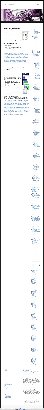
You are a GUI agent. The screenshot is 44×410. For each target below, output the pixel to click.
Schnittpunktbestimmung (13, 60)
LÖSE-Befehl (24, 58)
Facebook (35, 25)
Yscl (20, 114)
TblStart (8, 112)
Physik (6, 390)
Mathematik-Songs (7, 383)
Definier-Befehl (5, 54)
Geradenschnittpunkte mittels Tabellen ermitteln (19, 105)
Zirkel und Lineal (13, 63)
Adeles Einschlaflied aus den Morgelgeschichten (29, 390)
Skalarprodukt (19, 61)
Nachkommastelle (16, 108)
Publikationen (17, 52)
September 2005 (34, 347)
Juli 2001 (33, 353)
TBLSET (6, 112)
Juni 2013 (33, 334)
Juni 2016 (33, 304)
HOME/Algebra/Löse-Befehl (7, 56)
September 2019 (34, 276)
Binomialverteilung (36, 128)
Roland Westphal (36, 256)
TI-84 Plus (26, 112)
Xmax (20, 113)
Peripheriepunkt (11, 59)
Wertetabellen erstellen (10, 113)
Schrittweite (27, 109)
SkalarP (16, 61)
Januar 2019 (33, 283)
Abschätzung (7, 101)
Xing (34, 30)
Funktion (11, 103)
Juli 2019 (33, 277)
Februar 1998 (34, 365)
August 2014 (33, 322)
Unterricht (5, 394)
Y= (15, 114)
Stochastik (35, 152)
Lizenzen (5, 392)
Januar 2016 (33, 308)
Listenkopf (27, 107)
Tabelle (13, 111)
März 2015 (33, 316)
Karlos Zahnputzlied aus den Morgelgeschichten (29, 384)
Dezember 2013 (34, 330)
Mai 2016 (33, 305)
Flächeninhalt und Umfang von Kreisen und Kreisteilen (37, 74)
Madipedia (35, 27)
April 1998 (33, 364)
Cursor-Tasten (20, 101)
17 (32, 264)
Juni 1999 (33, 361)
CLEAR (16, 101)
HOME (24, 55)
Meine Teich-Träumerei (26, 370)
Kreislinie (13, 58)
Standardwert (13, 110)
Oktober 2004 (34, 349)
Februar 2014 (34, 328)
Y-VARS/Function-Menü (10, 114)
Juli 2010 (33, 340)
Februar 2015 (34, 317)
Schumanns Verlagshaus (19, 60)
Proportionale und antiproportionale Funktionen (37, 115)
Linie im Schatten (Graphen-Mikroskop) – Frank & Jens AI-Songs (36, 195)
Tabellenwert (24, 111)
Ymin (18, 114)
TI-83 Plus (22, 112)
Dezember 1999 (34, 359)
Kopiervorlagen (14, 52)
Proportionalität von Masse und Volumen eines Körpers (36, 166)
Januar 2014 (33, 329)
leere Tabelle (22, 107)
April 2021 (33, 274)
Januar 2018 (33, 289)
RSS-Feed (35, 29)
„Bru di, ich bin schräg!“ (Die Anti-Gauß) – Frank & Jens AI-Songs (36, 206)
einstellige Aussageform (21, 54)
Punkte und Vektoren (37, 89)
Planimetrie (35, 141)
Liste (25, 107)
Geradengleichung (10, 105)
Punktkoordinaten (15, 59)
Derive (34, 171)
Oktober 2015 (34, 310)
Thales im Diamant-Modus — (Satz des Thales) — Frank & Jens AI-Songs (36, 246)
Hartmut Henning (8, 106)
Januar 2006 (33, 346)
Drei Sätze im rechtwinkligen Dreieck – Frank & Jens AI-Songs (36, 227)
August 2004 (33, 351)
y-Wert (14, 114)
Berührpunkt (25, 52)
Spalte (11, 110)
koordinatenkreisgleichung (7, 57)
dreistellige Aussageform (15, 54)
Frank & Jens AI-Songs (37, 32)
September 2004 (34, 350)
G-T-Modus (23, 103)
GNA (8, 55)
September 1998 (34, 363)
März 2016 (33, 307)
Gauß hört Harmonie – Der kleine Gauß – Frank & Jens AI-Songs (35, 203)
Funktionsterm (19, 103)
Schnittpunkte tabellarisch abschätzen (21, 109)
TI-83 (20, 112)
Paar (26, 108)
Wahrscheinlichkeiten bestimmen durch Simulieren (37, 64)
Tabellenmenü (16, 111)
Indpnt (11, 106)
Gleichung (26, 105)
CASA (7, 53)
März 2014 (33, 327)
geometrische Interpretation (12, 104)
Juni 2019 (33, 278)
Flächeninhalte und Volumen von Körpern (37, 81)
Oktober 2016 (34, 300)
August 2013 (33, 333)
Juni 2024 (33, 273)
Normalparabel (21, 108)
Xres (23, 113)
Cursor (18, 101)
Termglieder (26, 62)
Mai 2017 (33, 295)
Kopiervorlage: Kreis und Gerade (12, 28)
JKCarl (19, 56)
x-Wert (19, 113)
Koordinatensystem (17, 57)
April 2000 (33, 357)
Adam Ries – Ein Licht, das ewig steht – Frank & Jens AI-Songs (36, 221)
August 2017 (33, 293)
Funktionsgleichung (15, 103)
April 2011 (33, 337)
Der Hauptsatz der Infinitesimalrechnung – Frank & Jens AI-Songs (36, 211)
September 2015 (34, 311)
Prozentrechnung (36, 145)
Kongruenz (35, 136)
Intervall (13, 106)
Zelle (22, 114)
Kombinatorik (37, 62)
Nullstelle (24, 108)
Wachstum (36, 119)
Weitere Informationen (22, 409)
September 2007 (34, 341)
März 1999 (33, 362)
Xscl (24, 113)
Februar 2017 (34, 297)
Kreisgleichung (10, 58)
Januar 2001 (33, 354)
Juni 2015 (33, 313)
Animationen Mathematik (36, 52)
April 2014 (33, 326)
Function (9, 103)
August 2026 (33, 270)
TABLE (27, 111)
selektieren (5, 110)
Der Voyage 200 (10, 54)
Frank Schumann (9, 4)
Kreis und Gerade (6, 58)
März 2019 (33, 281)
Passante (8, 59)
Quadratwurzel (36, 148)
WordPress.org (6, 376)
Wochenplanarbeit (34, 191)
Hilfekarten (34, 176)
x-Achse (17, 113)
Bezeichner (5, 53)
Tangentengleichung (11, 62)
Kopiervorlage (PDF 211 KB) (9, 45)
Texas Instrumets (16, 112)
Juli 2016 (33, 303)
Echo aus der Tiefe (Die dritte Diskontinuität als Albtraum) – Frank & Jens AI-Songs (36, 236)
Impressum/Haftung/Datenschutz (8, 384)
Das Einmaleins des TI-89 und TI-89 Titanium (14, 53)
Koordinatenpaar (13, 57)
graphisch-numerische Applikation (19, 55)
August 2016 (33, 302)
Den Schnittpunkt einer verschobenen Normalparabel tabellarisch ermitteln (16, 101)
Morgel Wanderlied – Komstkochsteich (28, 377)
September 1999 (34, 360)
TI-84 (24, 112)
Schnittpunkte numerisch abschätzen (11, 109)
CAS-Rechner (10, 52)
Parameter (5, 59)
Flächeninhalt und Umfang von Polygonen (37, 78)
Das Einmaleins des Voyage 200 (23, 53)
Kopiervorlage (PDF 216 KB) (9, 94)
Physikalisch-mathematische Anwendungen (37, 85)
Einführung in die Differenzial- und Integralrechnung (37, 70)
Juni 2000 (33, 356)
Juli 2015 (33, 312)
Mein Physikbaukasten (8, 396)
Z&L (10, 63)
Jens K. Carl (12, 56)
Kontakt (5, 385)
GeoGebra (34, 174)
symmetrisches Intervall (22, 110)
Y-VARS (6, 114)
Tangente (8, 62)
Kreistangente (16, 58)
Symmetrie (17, 110)
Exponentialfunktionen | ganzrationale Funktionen (37, 133)
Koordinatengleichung (23, 56)
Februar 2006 (34, 345)
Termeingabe (12, 112)
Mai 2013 (33, 335)
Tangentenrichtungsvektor (18, 62)
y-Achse (7, 63)
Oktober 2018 (34, 285)
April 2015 (33, 315)
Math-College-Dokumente (36, 178)
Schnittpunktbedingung (6, 60)
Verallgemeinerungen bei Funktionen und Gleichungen (37, 103)
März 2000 (33, 358)
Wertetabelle (5, 113)
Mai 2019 (33, 279)
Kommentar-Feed (6, 375)
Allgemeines (6, 387)
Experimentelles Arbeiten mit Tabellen (18, 102)
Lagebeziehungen (21, 58)
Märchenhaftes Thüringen (27, 369)
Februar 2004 (34, 352)
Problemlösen (36, 144)
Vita (4, 398)
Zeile (21, 114)
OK (26, 409)
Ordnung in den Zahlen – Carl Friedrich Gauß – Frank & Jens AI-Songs (36, 240)
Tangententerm (23, 62)
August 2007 (33, 342)
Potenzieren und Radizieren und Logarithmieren (37, 112)
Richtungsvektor (27, 59)
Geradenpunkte (6, 55)
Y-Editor (9, 63)
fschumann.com (6, 103)
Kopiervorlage (22, 57)
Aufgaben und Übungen (35, 48)
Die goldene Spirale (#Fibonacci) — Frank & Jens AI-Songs (36, 243)
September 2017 (34, 292)
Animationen (6, 380)
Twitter (35, 28)
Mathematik (6, 389)
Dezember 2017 (34, 290)
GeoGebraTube (36, 26)
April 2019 (33, 280)
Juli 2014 (33, 323)
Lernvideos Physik (35, 164)
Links (4, 386)
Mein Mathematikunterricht (8, 395)
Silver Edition (8, 110)
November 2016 (34, 299)
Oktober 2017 (34, 291)
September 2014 (34, 321)
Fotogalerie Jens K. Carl (37, 42)
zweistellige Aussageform (19, 63)
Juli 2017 (33, 294)
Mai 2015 (33, 314)
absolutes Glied (11, 101)
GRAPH (10, 55)
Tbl (4, 112)
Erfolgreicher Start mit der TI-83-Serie (8, 102)
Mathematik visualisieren (35, 51)
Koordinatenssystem (10, 107)
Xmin (22, 113)
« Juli (33, 267)
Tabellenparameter (20, 111)
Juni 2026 (33, 272)
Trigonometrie (36, 155)
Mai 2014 (33, 325)
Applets (6, 381)
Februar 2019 (34, 282)
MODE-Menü (12, 108)
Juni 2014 (33, 324)
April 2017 (33, 296)
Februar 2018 (34, 288)
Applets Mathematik (35, 54)
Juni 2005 (33, 348)
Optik (34, 163)
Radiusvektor (22, 59)
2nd (24, 100)
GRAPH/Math (13, 55)
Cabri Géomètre (35, 169)
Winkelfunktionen (36, 159)
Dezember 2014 (34, 319)
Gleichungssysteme (36, 135)
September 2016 (34, 301)
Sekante (8, 61)
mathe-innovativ (9, 108)
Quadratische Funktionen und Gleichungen (37, 117)
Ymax (17, 114)
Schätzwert (5, 109)
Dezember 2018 (34, 284)
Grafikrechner (10, 100)
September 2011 (34, 336)
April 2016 (33, 306)
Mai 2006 (33, 344)
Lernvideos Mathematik (36, 122)
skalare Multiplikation (12, 61)
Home (33, 50)
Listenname (5, 108)
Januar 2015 (33, 318)
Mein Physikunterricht (8, 397)
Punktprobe (19, 59)
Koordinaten (25, 106)
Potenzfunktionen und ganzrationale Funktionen (37, 109)
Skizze (22, 61)
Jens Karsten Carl (16, 56)
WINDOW (14, 113)
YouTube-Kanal (36, 31)
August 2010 (33, 339)
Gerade (7, 105)
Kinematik (35, 162)
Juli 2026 (33, 271)
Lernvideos (6, 382)
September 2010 (34, 338)
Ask (14, 101)
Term (9, 112)
